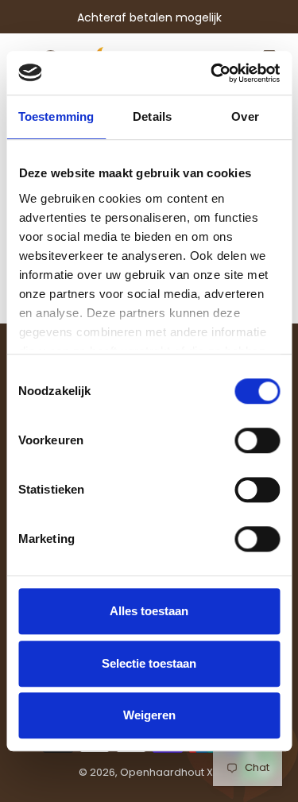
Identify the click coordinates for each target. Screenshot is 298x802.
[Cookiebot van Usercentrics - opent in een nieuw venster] (212, 73)
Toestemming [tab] (56, 116)
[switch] (257, 440)
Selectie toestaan (149, 663)
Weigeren (149, 715)
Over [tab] (244, 116)
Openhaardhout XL (168, 772)
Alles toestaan (149, 611)
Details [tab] (152, 116)
